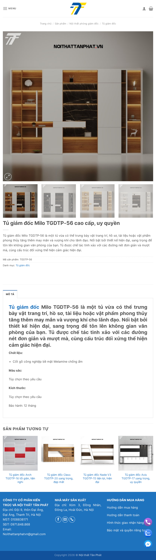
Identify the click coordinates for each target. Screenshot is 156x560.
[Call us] (72, 519)
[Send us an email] (65, 519)
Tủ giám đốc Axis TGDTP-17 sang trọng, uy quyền (136, 478)
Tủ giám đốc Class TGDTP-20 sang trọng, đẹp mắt (58, 478)
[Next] (145, 106)
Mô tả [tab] (10, 294)
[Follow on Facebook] (58, 519)
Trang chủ (45, 23)
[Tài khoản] (144, 8)
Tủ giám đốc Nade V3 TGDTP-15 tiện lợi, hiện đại (97, 478)
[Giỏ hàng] (151, 8)
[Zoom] (8, 176)
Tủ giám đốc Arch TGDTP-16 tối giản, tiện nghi (20, 478)
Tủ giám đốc (109, 23)
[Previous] (10, 106)
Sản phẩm (60, 23)
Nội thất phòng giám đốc (84, 23)
